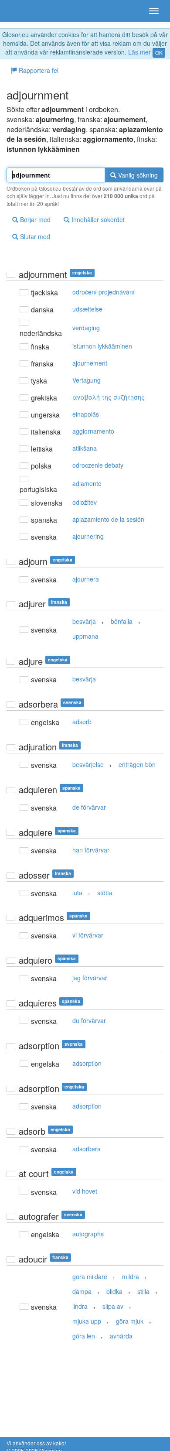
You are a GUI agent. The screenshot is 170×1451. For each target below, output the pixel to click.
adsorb (82, 721)
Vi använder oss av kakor (36, 1443)
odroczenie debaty (97, 465)
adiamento (87, 483)
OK (159, 52)
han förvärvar (90, 849)
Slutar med (34, 236)
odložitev (84, 502)
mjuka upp (86, 1321)
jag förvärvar (89, 977)
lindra (80, 1306)
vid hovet (84, 1191)
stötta (104, 892)
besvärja (84, 621)
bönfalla (122, 621)
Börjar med (34, 219)
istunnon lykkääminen (102, 346)
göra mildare (89, 1276)
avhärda (121, 1335)
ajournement (89, 363)
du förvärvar (89, 1020)
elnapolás (85, 414)
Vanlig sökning (137, 175)
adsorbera (86, 1148)
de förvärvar (89, 807)
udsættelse (87, 309)
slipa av (112, 1306)
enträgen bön (137, 764)
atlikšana (84, 448)
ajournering (88, 536)
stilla (143, 1291)
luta (77, 892)
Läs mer (139, 52)
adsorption (87, 1063)
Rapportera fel (37, 70)
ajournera (85, 579)
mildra (130, 1276)
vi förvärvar (87, 935)
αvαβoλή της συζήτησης (108, 397)
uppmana (85, 636)
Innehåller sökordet (97, 219)
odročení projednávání (103, 291)
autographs (88, 1233)
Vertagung (86, 380)
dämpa (82, 1291)
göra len (83, 1335)
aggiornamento (93, 431)
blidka (114, 1291)
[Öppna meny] (153, 10)
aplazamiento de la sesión (108, 519)
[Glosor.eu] (21, 11)
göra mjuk (129, 1321)
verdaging (86, 327)
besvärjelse (88, 764)
